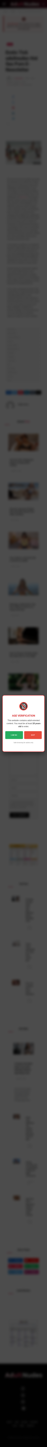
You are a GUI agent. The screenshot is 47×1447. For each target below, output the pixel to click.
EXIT (33, 735)
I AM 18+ (14, 735)
